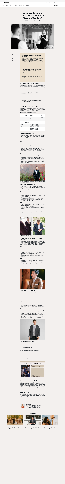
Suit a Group (56, 5)
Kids (10, 5)
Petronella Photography (28, 182)
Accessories (15, 5)
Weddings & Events (21, 5)
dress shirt (25, 199)
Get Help (61, 2)
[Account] (60, 5)
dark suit (24, 193)
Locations (56, 2)
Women (7, 5)
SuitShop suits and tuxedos (38, 394)
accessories (24, 395)
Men (3, 5)
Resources (27, 5)
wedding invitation (27, 76)
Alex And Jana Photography (32, 49)
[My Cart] (62, 5)
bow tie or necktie (25, 196)
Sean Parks (9, 430)
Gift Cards (51, 2)
